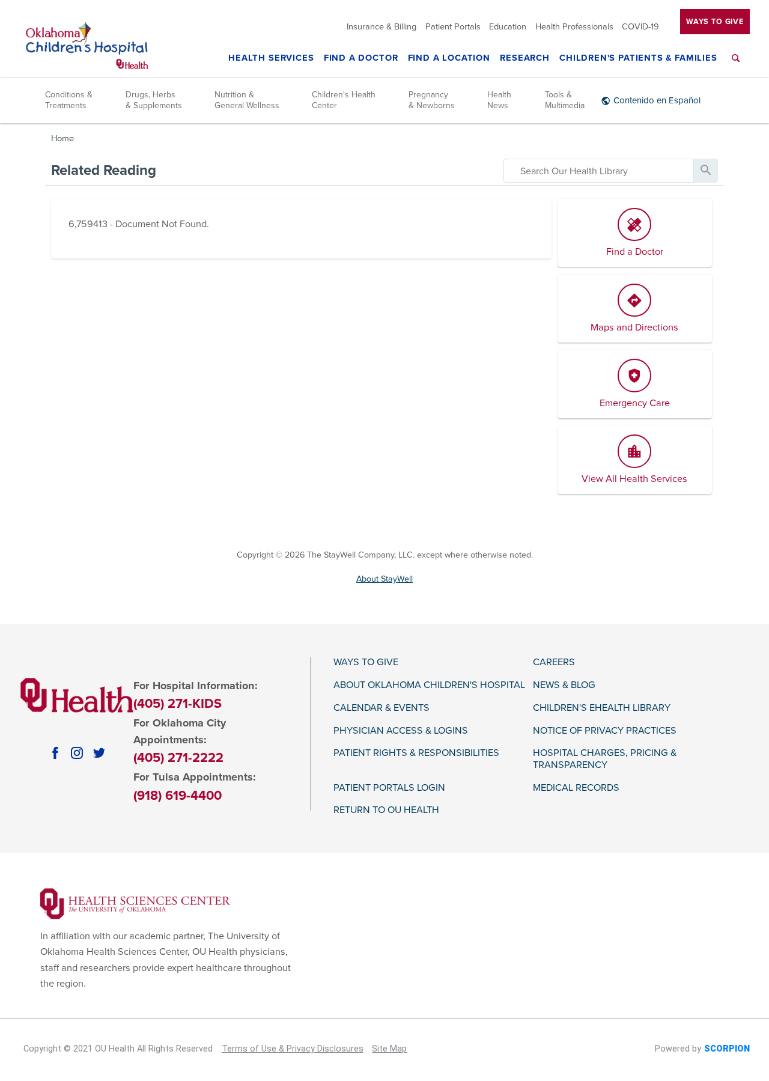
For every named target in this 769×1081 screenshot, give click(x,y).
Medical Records (576, 788)
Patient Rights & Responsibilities (416, 753)
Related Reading (103, 170)
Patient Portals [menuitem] (453, 27)
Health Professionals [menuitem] (574, 27)
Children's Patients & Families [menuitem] (638, 58)
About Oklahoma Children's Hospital (429, 685)
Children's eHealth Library (601, 708)
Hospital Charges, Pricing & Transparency (604, 759)
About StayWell (384, 579)
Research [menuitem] (525, 58)
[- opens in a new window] (135, 903)
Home (62, 138)
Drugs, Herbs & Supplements (154, 100)
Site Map (389, 1049)
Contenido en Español (657, 100)
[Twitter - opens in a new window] (99, 753)
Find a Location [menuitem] (449, 58)
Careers (554, 662)
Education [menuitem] (507, 27)
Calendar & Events (381, 708)
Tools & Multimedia (565, 100)
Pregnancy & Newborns (432, 100)
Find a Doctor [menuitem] (361, 58)
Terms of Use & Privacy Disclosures (292, 1049)
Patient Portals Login (389, 788)
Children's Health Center (343, 100)
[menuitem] (736, 65)
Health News (499, 100)
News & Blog (564, 685)
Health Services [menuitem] (271, 58)
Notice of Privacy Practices (604, 731)
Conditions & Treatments (69, 100)
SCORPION (727, 1049)
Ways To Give (715, 21)
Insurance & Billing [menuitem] (381, 27)
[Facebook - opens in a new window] (55, 753)
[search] (598, 170)
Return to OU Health (386, 810)
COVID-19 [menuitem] (640, 27)
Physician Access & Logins (400, 731)
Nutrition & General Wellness (246, 100)
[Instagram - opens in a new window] (77, 753)
